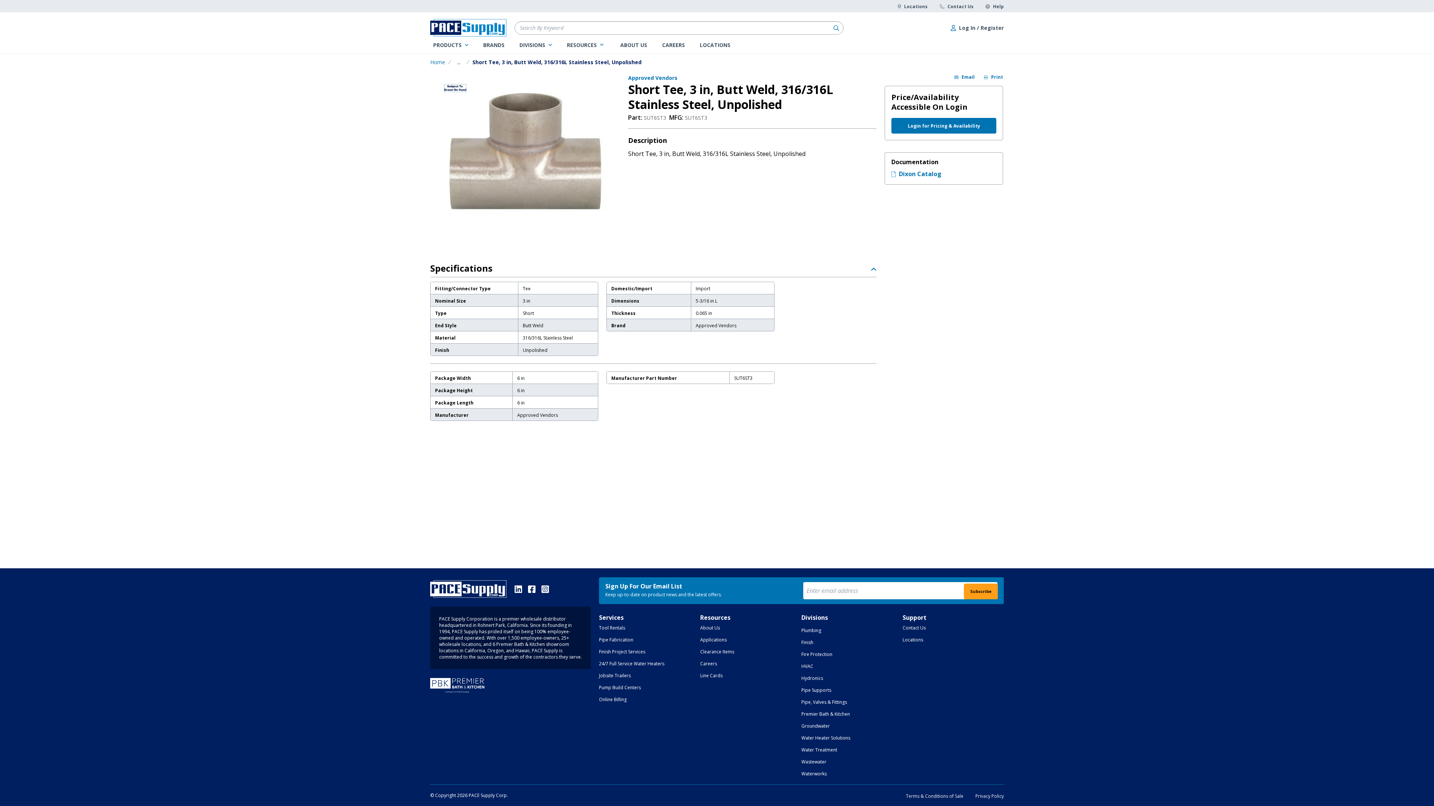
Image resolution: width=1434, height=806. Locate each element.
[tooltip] (458, 62)
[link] (450, 45)
